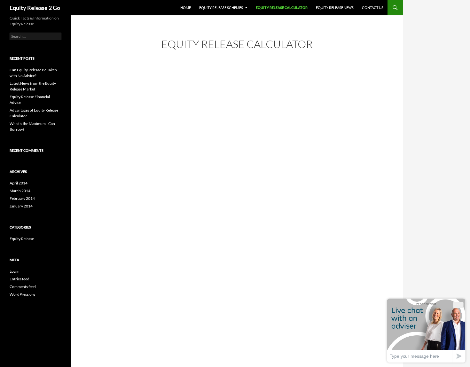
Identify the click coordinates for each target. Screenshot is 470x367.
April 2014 (18, 183)
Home (185, 7)
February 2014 (22, 198)
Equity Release (22, 238)
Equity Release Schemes (221, 7)
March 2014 (20, 190)
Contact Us (372, 7)
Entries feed (19, 279)
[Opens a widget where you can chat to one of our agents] (426, 330)
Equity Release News (335, 7)
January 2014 (21, 206)
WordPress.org (22, 294)
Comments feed (23, 286)
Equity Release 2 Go (35, 7)
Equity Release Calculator (282, 7)
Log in (15, 271)
